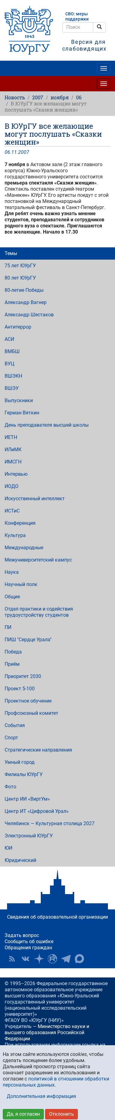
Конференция (20, 523)
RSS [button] (12, 959)
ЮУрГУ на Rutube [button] (52, 959)
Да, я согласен (23, 1114)
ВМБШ (12, 351)
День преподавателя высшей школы (47, 425)
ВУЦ (9, 364)
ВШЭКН (13, 376)
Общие (12, 597)
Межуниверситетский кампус (38, 560)
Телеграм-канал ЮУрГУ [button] (66, 959)
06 (79, 97)
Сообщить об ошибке (29, 941)
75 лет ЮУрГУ (20, 266)
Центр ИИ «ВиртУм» (27, 799)
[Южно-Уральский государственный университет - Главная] (29, 30)
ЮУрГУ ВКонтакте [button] (25, 959)
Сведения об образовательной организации (57, 917)
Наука (12, 572)
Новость (15, 97)
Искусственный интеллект (35, 498)
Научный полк (21, 584)
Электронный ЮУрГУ (29, 836)
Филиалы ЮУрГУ (24, 774)
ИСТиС (12, 511)
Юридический (20, 860)
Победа (13, 652)
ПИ (8, 627)
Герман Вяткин (22, 413)
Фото (10, 787)
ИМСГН (13, 462)
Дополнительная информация (41, 1096)
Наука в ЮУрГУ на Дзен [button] (39, 959)
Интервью (16, 474)
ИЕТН (11, 437)
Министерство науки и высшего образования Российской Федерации (47, 1032)
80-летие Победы (24, 290)
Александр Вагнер (26, 302)
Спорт (11, 738)
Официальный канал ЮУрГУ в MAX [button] (79, 959)
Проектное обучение (28, 701)
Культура (15, 535)
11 (14, 152)
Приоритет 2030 (23, 676)
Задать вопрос (22, 935)
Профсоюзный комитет (31, 713)
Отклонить (61, 1114)
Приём (12, 664)
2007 (37, 97)
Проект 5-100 (20, 688)
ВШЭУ (12, 388)
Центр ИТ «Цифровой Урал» (37, 811)
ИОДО (11, 486)
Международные (24, 547)
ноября (60, 97)
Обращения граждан (28, 947)
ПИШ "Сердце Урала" (28, 639)
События (15, 725)
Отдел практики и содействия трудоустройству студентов (39, 612)
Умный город (20, 762)
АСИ (9, 339)
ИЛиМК (13, 449)
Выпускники (19, 400)
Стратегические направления (38, 750)
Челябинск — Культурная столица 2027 (49, 823)
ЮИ (8, 848)
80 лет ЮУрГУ (20, 278)
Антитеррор (18, 327)
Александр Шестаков (29, 315)
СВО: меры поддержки (77, 16)
